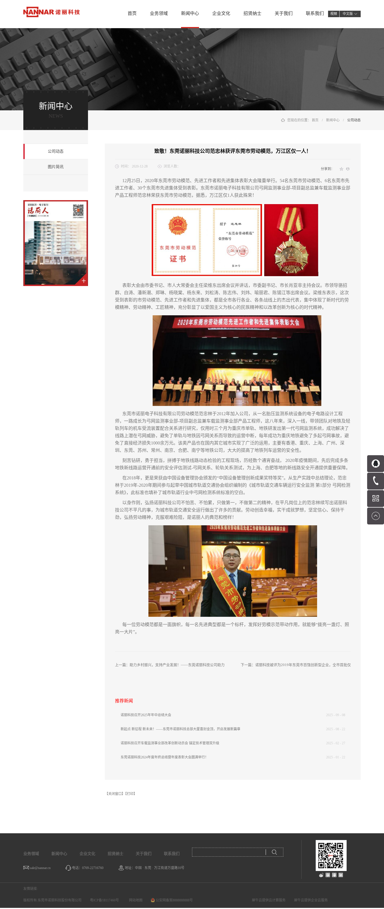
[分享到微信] (328, 875)
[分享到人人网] (348, 169)
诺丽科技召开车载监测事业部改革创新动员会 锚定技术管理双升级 (170, 743)
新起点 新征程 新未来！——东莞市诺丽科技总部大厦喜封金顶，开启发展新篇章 (180, 729)
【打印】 (131, 794)
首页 (132, 13)
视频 (333, 14)
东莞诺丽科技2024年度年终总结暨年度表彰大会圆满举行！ (164, 757)
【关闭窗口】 (115, 794)
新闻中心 (333, 120)
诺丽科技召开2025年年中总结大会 (146, 715)
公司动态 (354, 120)
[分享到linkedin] (340, 875)
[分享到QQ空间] (341, 169)
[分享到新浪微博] (321, 875)
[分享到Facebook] (334, 875)
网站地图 (135, 900)
